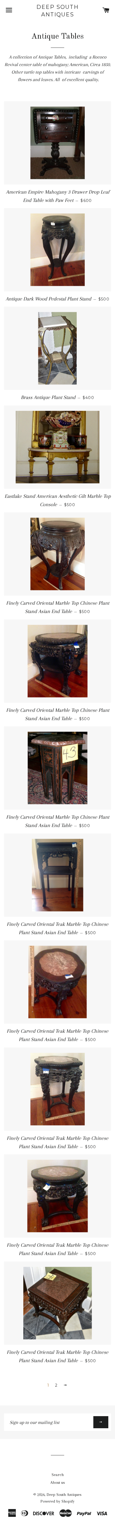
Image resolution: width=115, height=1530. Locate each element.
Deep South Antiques (57, 11)
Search (58, 1474)
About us (57, 1482)
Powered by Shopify (57, 1501)
